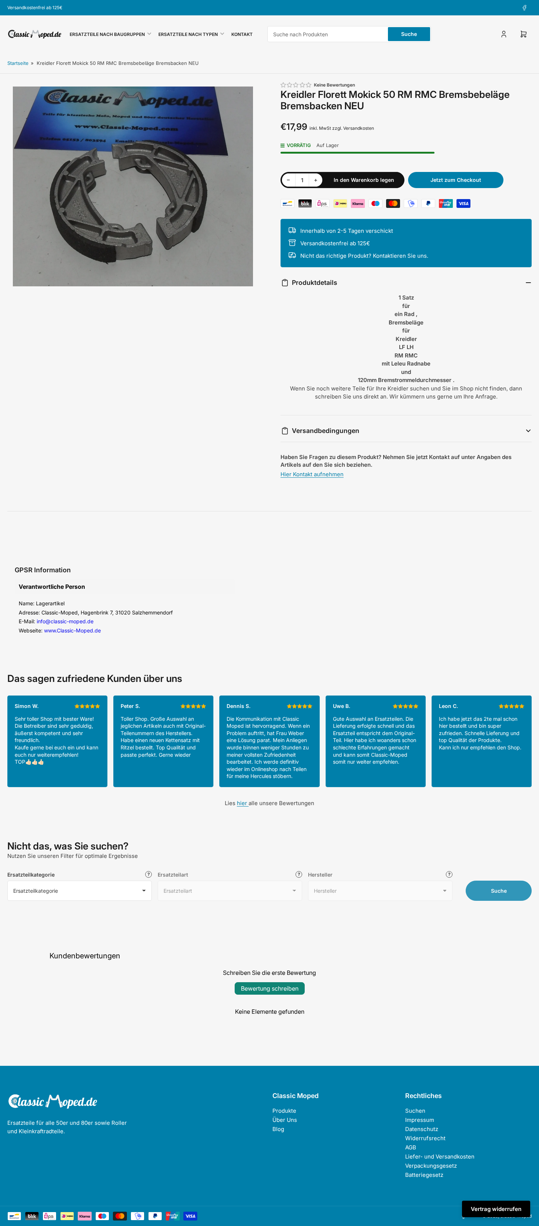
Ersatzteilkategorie (31, 874)
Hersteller (320, 874)
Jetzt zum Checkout (455, 180)
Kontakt (242, 34)
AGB (410, 1147)
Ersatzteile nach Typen (188, 34)
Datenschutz (421, 1129)
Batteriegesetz (424, 1174)
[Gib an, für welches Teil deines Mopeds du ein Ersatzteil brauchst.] (299, 874)
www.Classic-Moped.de (72, 630)
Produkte (284, 1110)
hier (243, 803)
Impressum (419, 1119)
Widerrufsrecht (425, 1138)
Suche (409, 34)
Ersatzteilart (173, 874)
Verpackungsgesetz (431, 1165)
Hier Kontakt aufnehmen (312, 474)
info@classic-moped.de (65, 621)
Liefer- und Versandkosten (439, 1156)
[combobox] (349, 34)
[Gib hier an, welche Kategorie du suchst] (148, 874)
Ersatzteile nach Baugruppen (107, 34)
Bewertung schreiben (269, 988)
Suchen (415, 1110)
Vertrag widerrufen (496, 1208)
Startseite (18, 63)
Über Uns (284, 1119)
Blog (278, 1129)
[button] (296, 85)
